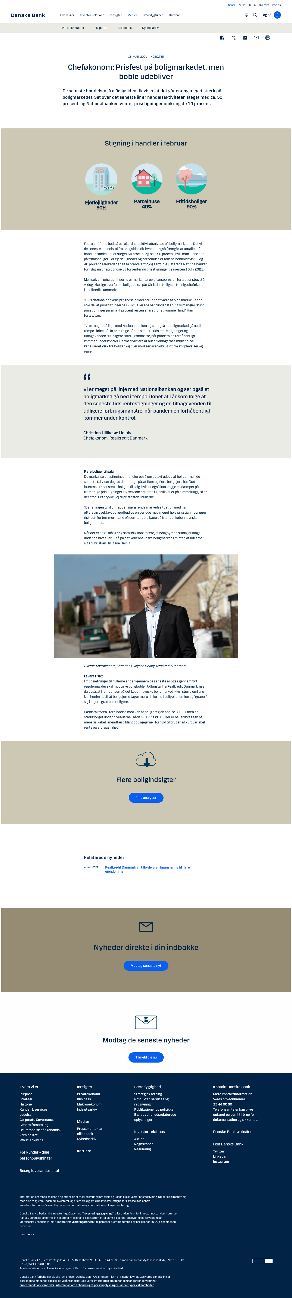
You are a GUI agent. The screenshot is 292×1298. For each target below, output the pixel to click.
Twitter (218, 1151)
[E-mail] (256, 38)
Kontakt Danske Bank (231, 1087)
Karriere (84, 1151)
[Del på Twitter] (233, 38)
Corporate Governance (37, 1120)
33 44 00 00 (222, 1104)
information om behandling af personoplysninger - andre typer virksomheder (105, 1285)
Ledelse (26, 1115)
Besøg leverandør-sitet (39, 1170)
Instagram (221, 1162)
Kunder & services (33, 1109)
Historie (26, 1104)
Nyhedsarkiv (87, 1139)
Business (84, 1099)
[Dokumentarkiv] (246, 15)
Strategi (26, 1099)
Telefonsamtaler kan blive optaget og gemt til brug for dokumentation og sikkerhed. (235, 1114)
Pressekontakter (90, 1129)
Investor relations (149, 1131)
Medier (83, 1121)
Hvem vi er (29, 1087)
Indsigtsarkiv (87, 1109)
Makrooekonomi (89, 1104)
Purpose (26, 1094)
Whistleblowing (31, 1140)
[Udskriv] (267, 38)
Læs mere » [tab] (27, 1234)
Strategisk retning (148, 1094)
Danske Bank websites (232, 1131)
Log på (266, 15)
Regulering (142, 1149)
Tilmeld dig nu (146, 1057)
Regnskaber (143, 1144)
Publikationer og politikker (154, 1109)
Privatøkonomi (88, 1094)
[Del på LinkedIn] (245, 38)
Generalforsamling (34, 1125)
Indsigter (84, 1087)
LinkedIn (219, 1156)
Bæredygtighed (147, 1087)
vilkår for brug (71, 1281)
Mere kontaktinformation (232, 1094)
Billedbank (85, 1134)
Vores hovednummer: (229, 1099)
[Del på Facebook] (222, 38)
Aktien (139, 1139)
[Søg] (255, 15)
